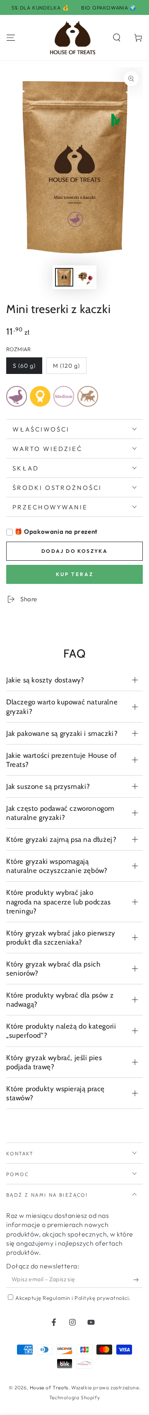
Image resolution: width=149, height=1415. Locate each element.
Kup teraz (75, 574)
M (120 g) (66, 365)
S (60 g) (24, 365)
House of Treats (49, 1387)
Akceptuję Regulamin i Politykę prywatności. (73, 1297)
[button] (116, 38)
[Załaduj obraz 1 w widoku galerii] (64, 277)
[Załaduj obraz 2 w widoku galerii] (85, 277)
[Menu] (11, 38)
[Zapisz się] (138, 1279)
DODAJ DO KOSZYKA (74, 551)
